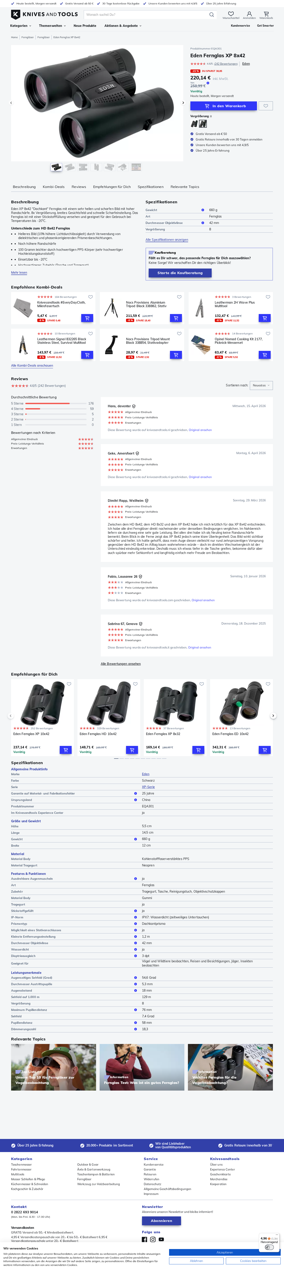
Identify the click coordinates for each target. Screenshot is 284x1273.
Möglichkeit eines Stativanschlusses (36, 930)
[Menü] (277, 1235)
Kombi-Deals (54, 186)
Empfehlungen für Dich (112, 186)
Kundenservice (154, 1164)
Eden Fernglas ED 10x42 (230, 734)
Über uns (216, 1164)
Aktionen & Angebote (121, 26)
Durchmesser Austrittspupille (31, 984)
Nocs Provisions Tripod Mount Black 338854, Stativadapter (148, 341)
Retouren (150, 1174)
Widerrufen (151, 1179)
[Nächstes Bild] (183, 103)
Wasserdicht (20, 949)
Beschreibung (24, 186)
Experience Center (222, 1169)
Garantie (150, 1169)
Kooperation (218, 1184)
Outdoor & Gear (88, 1164)
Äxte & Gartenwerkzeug (93, 1169)
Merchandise (218, 1179)
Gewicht (151, 210)
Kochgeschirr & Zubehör (27, 1189)
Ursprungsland (21, 800)
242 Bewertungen (226, 63)
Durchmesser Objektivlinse (164, 223)
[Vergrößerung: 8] (202, 123)
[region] (97, 109)
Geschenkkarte (220, 1174)
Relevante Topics (185, 186)
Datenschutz (152, 1184)
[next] (266, 715)
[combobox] (261, 385)
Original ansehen (200, 430)
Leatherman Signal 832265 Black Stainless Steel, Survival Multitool (61, 341)
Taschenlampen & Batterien (96, 1174)
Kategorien (19, 26)
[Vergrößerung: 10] (194, 123)
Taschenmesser (21, 1164)
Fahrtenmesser (21, 1169)
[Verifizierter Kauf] (134, 406)
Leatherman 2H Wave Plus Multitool (235, 304)
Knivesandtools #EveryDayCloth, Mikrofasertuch (61, 304)
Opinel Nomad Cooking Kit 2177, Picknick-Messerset (238, 341)
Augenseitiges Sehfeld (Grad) (31, 977)
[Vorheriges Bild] (11, 103)
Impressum (151, 1194)
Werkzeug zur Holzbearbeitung (98, 1184)
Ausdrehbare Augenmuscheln (32, 878)
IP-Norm (17, 917)
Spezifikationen (151, 186)
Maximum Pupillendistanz (29, 1010)
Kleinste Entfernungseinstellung (33, 936)
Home (14, 37)
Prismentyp (19, 923)
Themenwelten (50, 26)
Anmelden (249, 18)
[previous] (18, 715)
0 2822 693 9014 (24, 1212)
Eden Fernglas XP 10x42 (31, 734)
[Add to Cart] (87, 318)
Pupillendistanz (22, 1022)
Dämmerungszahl (23, 1029)
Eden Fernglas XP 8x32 (163, 734)
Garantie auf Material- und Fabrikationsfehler (43, 793)
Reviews (79, 186)
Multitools (17, 1174)
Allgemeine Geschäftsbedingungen (167, 1189)
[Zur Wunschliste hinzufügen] (266, 105)
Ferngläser (28, 37)
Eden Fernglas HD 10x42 (98, 734)
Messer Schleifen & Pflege (28, 1179)
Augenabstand (21, 990)
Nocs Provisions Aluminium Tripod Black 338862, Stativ (146, 304)
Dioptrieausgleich (23, 956)
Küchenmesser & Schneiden (29, 1184)
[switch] (269, 1247)
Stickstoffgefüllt (22, 911)
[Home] (44, 14)
